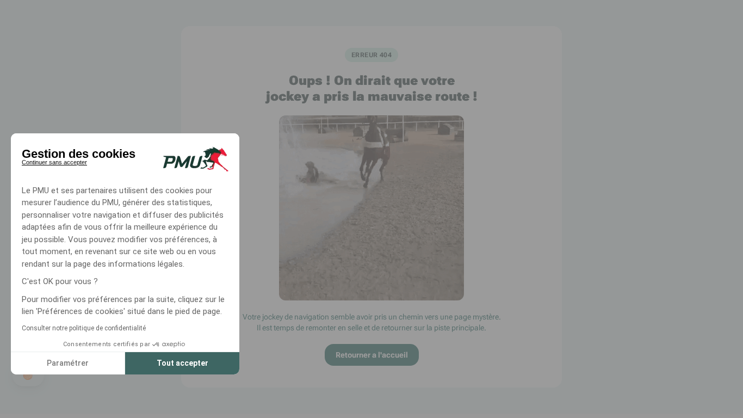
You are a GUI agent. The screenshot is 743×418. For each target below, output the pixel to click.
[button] (28, 375)
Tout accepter (182, 363)
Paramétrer (68, 363)
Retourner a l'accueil (372, 355)
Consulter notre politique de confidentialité (84, 328)
